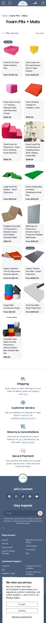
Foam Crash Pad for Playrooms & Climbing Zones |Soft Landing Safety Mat (33, 150)
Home (5, 15)
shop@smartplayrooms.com (23, 418)
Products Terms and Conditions (33, 567)
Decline (21, 610)
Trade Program (31, 546)
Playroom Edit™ (7, 547)
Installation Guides (8, 573)
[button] (3, 3)
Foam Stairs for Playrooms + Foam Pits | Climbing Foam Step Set (12, 148)
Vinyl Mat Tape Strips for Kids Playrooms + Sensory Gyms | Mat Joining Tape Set (11, 346)
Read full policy (28, 442)
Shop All (5, 540)
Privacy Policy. (13, 597)
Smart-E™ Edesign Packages (8, 552)
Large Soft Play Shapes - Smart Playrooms (10, 189)
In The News (30, 550)
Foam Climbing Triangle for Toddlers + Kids (33, 105)
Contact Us (6, 566)
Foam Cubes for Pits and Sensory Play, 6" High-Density (33, 66)
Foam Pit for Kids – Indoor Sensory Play (12, 65)
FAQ (3, 570)
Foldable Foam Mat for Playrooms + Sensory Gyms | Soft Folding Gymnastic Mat (12, 232)
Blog (27, 553)
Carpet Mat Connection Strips (11, 306)
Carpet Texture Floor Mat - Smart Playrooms (33, 271)
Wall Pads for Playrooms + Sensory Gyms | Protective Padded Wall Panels (34, 232)
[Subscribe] (40, 513)
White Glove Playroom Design (34, 541)
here (26, 394)
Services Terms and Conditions (33, 573)
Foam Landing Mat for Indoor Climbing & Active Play (34, 190)
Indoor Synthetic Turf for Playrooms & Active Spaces (12, 271)
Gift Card (5, 544)
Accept (21, 604)
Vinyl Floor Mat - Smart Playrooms (33, 306)
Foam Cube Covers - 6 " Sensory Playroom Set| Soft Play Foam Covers (12, 107)
